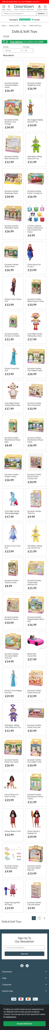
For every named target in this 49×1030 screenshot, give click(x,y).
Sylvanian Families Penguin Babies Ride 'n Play (35, 619)
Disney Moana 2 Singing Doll (33, 832)
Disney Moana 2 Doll (13, 831)
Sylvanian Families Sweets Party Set (34, 691)
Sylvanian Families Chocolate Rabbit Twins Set (11, 656)
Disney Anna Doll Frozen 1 (34, 265)
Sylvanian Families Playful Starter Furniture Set (34, 476)
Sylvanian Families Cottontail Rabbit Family (11, 85)
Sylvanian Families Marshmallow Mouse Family (35, 440)
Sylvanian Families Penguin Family (11, 475)
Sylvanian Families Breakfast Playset (11, 618)
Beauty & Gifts (14, 26)
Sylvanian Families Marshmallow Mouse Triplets (35, 796)
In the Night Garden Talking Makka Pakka (12, 404)
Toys (24, 26)
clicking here (11, 1017)
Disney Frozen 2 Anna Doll (13, 300)
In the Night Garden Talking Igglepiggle (12, 512)
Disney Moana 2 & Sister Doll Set (11, 795)
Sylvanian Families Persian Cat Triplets (12, 335)
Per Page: (26, 47)
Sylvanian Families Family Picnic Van (34, 726)
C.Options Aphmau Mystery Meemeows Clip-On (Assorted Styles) (35, 229)
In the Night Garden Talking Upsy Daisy (34, 335)
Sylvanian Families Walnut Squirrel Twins (35, 300)
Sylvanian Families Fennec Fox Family (11, 761)
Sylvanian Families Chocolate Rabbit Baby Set (34, 868)
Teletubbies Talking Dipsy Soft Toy (34, 157)
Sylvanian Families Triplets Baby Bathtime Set (34, 582)
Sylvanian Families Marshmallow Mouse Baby (12, 440)
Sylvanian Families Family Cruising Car (34, 192)
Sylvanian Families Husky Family (11, 265)
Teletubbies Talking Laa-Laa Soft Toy (34, 547)
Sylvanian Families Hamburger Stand (11, 192)
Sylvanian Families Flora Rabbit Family (34, 369)
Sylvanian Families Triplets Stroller (11, 581)
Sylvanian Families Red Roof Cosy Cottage (11, 122)
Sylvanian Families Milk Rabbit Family (12, 227)
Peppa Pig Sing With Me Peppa (12, 903)
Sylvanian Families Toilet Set (34, 512)
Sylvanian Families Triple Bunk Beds (11, 867)
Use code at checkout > (21, 2)
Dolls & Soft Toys (35, 26)
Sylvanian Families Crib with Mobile (34, 903)
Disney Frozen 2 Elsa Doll (13, 547)
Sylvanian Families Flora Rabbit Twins (34, 761)
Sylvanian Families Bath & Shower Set (12, 157)
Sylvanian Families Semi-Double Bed (34, 404)
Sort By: (6, 47)
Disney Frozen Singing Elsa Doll (13, 691)
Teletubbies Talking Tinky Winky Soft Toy (13, 726)
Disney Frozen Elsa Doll (12, 369)
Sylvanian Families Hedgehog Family (34, 84)
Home (4, 26)
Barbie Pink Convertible (31, 655)
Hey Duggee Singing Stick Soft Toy (35, 121)
